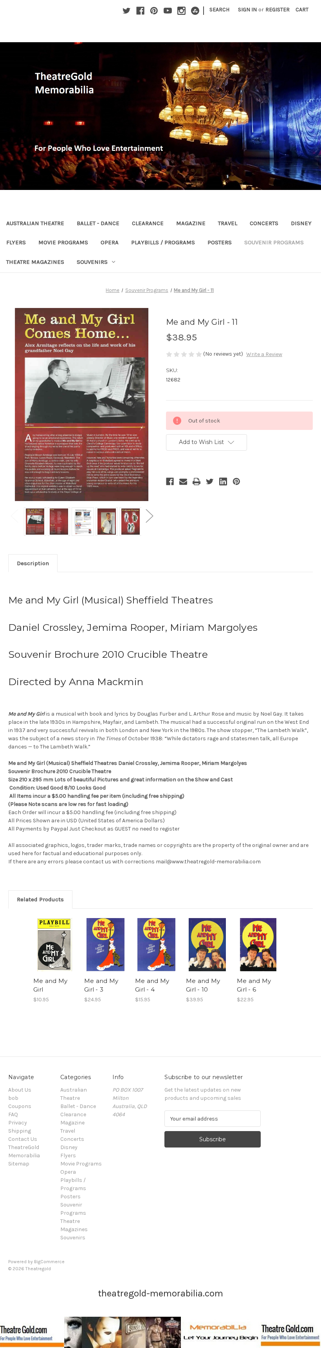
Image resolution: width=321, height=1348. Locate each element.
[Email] (183, 481)
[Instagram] (181, 11)
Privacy (17, 1122)
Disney (301, 223)
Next (149, 516)
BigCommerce (49, 1261)
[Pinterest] (154, 11)
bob (13, 1098)
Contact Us (22, 1139)
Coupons (19, 1106)
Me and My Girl (50, 985)
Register (277, 9)
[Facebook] (140, 11)
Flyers (16, 242)
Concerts (264, 223)
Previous (14, 516)
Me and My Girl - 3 (101, 985)
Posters (219, 242)
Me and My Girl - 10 (203, 985)
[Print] (196, 481)
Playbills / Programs (163, 242)
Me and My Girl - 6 (254, 985)
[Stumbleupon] (195, 11)
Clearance (148, 223)
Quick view (54, 935)
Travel (227, 223)
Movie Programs (63, 242)
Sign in (247, 9)
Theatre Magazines (35, 261)
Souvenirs (92, 261)
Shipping (19, 1131)
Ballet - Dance (98, 223)
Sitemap (18, 1163)
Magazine (191, 223)
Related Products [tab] (40, 899)
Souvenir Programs (274, 242)
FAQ (13, 1114)
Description (33, 563)
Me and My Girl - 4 (152, 985)
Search (219, 9)
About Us (19, 1090)
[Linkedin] (223, 481)
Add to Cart (54, 954)
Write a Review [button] (264, 354)
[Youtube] (168, 11)
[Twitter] (127, 11)
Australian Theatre (35, 223)
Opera (110, 242)
